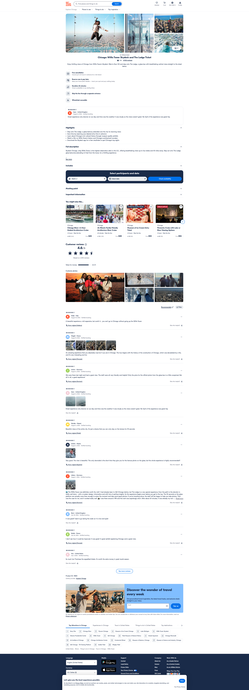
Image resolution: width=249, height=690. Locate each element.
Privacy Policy (125, 667)
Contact (123, 661)
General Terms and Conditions (130, 673)
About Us (157, 661)
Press (156, 670)
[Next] (183, 222)
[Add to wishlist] (91, 207)
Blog (156, 667)
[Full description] (181, 147)
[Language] (172, 2)
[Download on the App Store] (109, 670)
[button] (124, 60)
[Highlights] (181, 128)
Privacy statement (71, 616)
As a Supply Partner (173, 661)
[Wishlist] (156, 2)
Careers (157, 664)
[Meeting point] (181, 188)
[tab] (78, 625)
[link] (79, 222)
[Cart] (164, 2)
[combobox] (92, 4)
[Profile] (180, 2)
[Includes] (181, 166)
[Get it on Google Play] (109, 662)
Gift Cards (158, 673)
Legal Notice (124, 664)
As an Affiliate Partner (173, 667)
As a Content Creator (173, 664)
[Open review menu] (181, 316)
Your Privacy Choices (127, 670)
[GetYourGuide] (68, 4)
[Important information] (181, 194)
